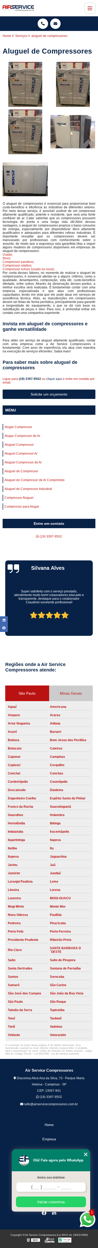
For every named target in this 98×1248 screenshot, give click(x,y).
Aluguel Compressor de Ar (23, 462)
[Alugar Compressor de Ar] (73, 84)
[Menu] (90, 8)
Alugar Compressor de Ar (22, 436)
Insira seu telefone (51, 1177)
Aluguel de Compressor (21, 471)
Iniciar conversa (51, 1202)
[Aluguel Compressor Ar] (73, 131)
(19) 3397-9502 (30, 379)
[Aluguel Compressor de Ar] (25, 179)
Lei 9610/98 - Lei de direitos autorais (56, 1053)
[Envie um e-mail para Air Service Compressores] (55, 23)
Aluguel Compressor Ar (20, 453)
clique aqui (54, 379)
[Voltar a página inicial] (18, 8)
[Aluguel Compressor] (25, 131)
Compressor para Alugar (21, 506)
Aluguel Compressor (19, 445)
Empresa (49, 1139)
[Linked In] (54, 1213)
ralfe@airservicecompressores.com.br (50, 1104)
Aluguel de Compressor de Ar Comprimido (34, 480)
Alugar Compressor (18, 427)
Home (49, 1125)
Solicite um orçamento (49, 394)
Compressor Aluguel (18, 498)
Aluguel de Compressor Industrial (28, 489)
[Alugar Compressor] (25, 84)
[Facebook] (44, 1213)
